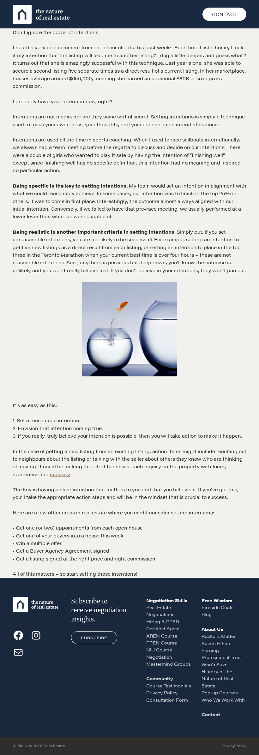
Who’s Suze (214, 664)
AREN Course (161, 635)
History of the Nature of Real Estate (217, 678)
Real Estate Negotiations (160, 610)
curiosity (60, 474)
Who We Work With (223, 700)
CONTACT (224, 14)
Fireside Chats (218, 607)
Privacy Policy (162, 692)
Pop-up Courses (220, 692)
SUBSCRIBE (94, 637)
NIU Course (159, 649)
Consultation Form (167, 700)
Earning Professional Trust (222, 653)
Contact (211, 714)
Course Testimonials (168, 685)
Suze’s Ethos (216, 643)
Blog (207, 614)
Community (159, 678)
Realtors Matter (219, 636)
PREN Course (161, 642)
